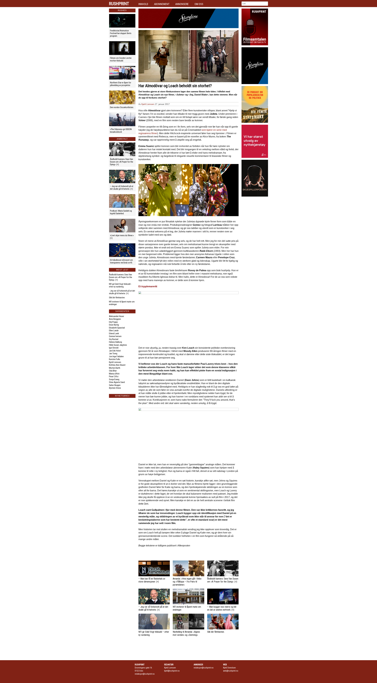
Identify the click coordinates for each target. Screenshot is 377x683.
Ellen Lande (114, 330)
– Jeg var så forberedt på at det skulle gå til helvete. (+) (121, 187)
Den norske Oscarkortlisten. (122, 107)
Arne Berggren (115, 319)
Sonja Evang (114, 379)
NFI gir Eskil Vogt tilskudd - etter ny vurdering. (120, 285)
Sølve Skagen (114, 385)
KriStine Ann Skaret (117, 365)
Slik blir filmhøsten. (117, 297)
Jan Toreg (113, 353)
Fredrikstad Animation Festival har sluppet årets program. (120, 33)
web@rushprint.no (230, 671)
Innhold (143, 4)
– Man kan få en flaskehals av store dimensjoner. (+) (151, 580)
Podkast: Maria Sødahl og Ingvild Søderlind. (121, 212)
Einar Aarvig (114, 324)
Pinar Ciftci (113, 376)
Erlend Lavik (114, 333)
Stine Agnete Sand (117, 382)
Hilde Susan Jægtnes (118, 345)
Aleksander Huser (116, 316)
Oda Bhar (113, 370)
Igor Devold (113, 347)
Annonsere (182, 4)
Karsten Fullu (114, 359)
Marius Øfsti (114, 373)
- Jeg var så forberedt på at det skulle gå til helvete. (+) (122, 292)
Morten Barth (114, 368)
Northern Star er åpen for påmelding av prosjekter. (120, 84)
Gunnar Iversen (115, 336)
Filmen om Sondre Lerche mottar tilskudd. (121, 59)
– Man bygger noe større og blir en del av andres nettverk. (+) (222, 608)
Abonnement (161, 4)
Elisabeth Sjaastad (117, 327)
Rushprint (119, 3)
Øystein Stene (115, 388)
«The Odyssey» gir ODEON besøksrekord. (121, 130)
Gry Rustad (113, 339)
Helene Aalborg (115, 342)
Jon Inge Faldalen (116, 356)
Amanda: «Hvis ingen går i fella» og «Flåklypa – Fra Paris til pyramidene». (187, 581)
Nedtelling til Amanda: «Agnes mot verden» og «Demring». (186, 633)
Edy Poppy (113, 322)
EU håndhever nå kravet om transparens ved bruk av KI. (121, 261)
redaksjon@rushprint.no (145, 674)
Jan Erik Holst (115, 350)
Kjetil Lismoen (115, 362)
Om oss (199, 4)
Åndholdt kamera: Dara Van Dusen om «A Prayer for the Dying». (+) (121, 162)
